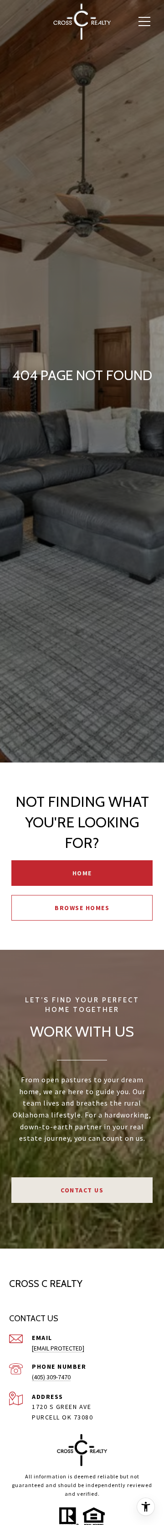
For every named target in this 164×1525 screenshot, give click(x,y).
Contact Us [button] (82, 1190)
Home (82, 873)
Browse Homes (82, 908)
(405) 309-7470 (51, 1377)
